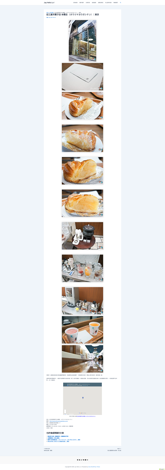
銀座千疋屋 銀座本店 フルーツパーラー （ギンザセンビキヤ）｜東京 (64, 439)
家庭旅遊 (94, 2)
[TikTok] (81, 459)
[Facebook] (77, 459)
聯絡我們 (116, 2)
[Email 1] (87, 459)
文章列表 (88, 2)
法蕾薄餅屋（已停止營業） (54, 438)
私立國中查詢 (108, 2)
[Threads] (85, 459)
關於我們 (82, 2)
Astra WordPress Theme (94, 466)
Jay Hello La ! (49, 3)
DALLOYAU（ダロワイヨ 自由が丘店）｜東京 (58, 441)
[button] (120, 2)
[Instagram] (79, 459)
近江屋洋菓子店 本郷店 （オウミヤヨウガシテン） (86, 416)
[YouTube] (83, 459)
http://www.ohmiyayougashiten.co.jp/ (59, 421)
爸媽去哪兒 (100, 2)
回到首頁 (75, 2)
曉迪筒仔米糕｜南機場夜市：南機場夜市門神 (58, 436)
